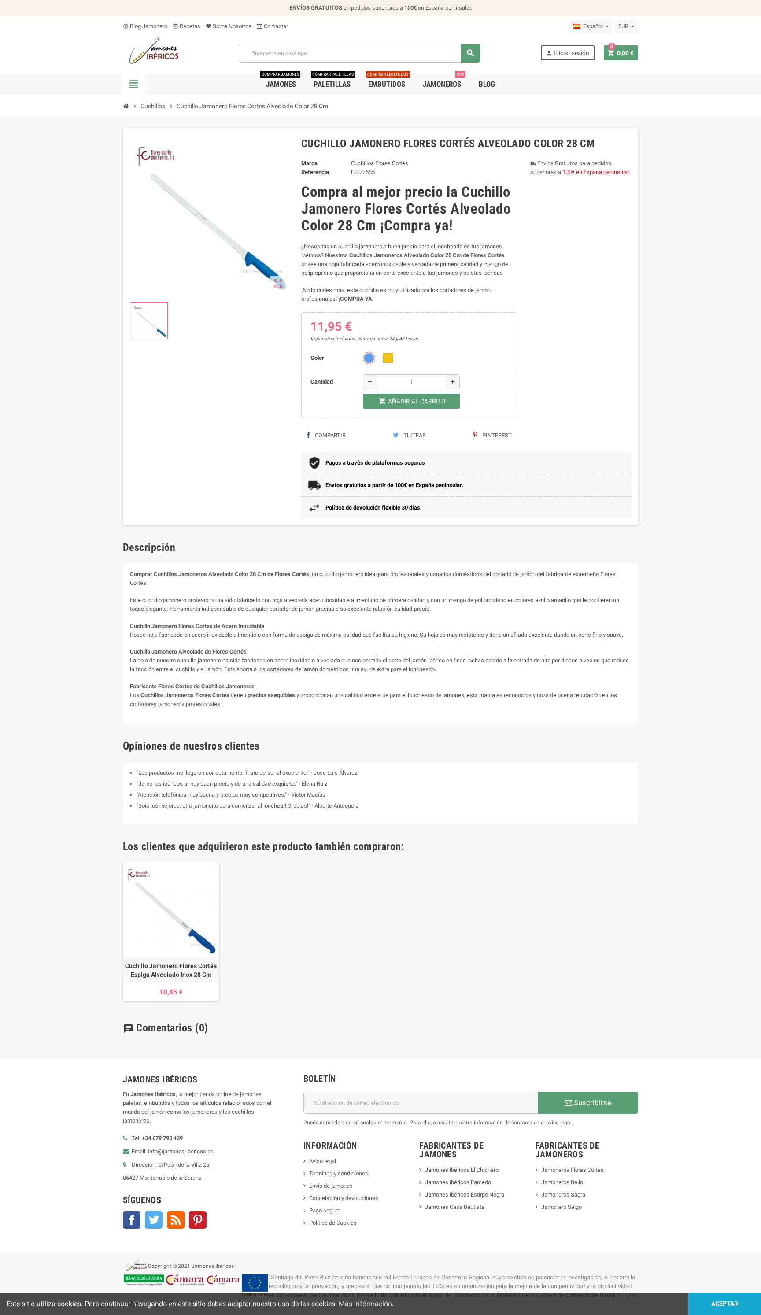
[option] (170, 931)
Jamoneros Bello (562, 1182)
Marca (309, 163)
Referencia (315, 172)
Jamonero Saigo (561, 1207)
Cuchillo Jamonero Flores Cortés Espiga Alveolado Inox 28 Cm (171, 970)
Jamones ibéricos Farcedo (458, 1182)
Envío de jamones (331, 1185)
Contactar (275, 26)
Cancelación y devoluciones (343, 1198)
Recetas (186, 26)
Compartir (330, 435)
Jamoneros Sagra (563, 1194)
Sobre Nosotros (228, 26)
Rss (176, 1220)
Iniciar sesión (567, 53)
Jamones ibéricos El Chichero (462, 1170)
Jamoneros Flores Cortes (572, 1170)
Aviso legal (322, 1161)
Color (317, 358)
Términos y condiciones (338, 1173)
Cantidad (321, 381)
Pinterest (496, 435)
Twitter (154, 1220)
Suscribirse (591, 1102)
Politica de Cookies (333, 1222)
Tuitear (414, 435)
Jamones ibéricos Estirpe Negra (464, 1194)
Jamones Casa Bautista (454, 1207)
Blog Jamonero (145, 26)
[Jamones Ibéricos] (150, 52)
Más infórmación (365, 1304)
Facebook (131, 1220)
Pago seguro (324, 1210)
